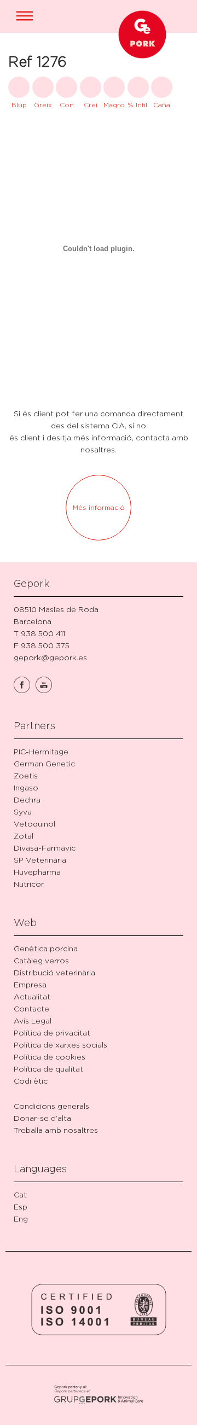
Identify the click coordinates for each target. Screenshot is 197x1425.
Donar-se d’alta (42, 1118)
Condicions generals (51, 1106)
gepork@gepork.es (50, 657)
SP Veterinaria (40, 860)
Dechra (27, 799)
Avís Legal (32, 1020)
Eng (21, 1218)
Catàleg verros (41, 960)
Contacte (31, 1008)
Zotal (23, 835)
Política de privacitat (52, 1032)
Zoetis (26, 775)
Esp (20, 1206)
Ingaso (26, 787)
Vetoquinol (34, 823)
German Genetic (44, 763)
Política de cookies (49, 1056)
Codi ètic (31, 1081)
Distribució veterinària (54, 972)
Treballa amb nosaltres (56, 1130)
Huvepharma (37, 872)
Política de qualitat (48, 1069)
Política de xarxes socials (60, 1044)
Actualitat (32, 996)
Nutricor (29, 884)
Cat (20, 1194)
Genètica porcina (46, 948)
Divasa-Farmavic (45, 848)
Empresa (30, 984)
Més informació (99, 507)
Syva (23, 811)
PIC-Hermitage (41, 751)
